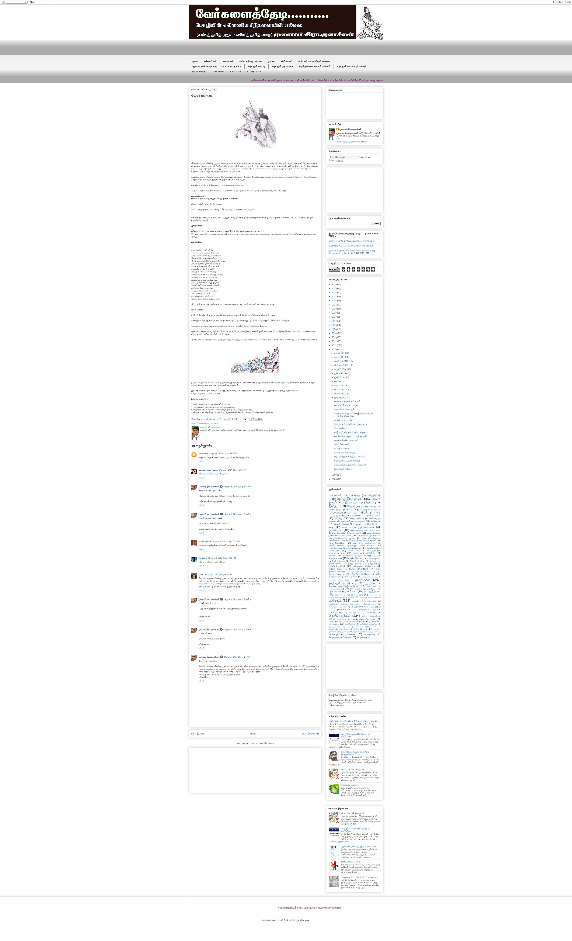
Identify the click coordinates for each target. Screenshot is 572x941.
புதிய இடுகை (198, 733)
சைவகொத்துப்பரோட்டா (208, 470)
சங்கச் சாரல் (354, 550)
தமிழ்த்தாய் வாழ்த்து (369, 577)
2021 (334, 305)
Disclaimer (218, 71)
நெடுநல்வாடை (338, 595)
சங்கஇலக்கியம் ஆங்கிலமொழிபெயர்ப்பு (345, 548)
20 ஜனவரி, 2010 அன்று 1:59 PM (237, 629)
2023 (334, 296)
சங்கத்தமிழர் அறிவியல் (364, 553)
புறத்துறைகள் (203, 423)
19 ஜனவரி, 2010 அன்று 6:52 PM (237, 486)
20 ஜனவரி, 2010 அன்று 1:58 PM (237, 599)
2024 (334, 292)
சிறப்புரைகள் (286, 61)
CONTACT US (254, 71)
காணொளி (376, 521)
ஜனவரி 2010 (340, 398)
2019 (334, 313)
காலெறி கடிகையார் (342, 448)
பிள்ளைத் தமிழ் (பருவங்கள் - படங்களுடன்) (359, 877)
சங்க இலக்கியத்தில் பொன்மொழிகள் (360, 540)
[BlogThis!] (252, 419)
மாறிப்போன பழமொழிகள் (369, 624)
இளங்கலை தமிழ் (368, 506)
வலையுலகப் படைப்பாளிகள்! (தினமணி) (350, 465)
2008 (334, 479)
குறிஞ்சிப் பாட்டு (347, 527)
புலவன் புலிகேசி (205, 541)
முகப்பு (195, 61)
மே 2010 (338, 381)
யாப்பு (348, 627)
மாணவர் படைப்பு (358, 621)
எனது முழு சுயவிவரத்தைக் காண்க (351, 142)
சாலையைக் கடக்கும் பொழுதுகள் (358, 555)
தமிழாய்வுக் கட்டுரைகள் (364, 566)
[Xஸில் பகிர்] (255, 419)
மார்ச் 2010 (339, 389)
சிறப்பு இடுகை (356, 558)
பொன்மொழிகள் (339, 615)
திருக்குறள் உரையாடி (256, 66)
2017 (334, 321)
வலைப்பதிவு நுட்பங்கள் (338, 629)
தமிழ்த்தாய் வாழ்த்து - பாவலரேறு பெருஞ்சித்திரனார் (355, 753)
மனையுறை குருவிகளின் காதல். (347, 401)
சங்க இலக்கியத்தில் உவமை (342, 538)
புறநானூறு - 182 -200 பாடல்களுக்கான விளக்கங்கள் (351, 241)
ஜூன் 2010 (339, 377)
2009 (334, 475)
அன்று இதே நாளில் (350, 499)
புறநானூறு (214, 423)
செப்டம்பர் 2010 (341, 365)
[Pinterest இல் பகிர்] (261, 419)
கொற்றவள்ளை (340, 428)
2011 (334, 345)
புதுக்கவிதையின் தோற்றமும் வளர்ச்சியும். (358, 846)
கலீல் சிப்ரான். (356, 515)
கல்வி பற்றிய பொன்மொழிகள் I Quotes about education (353, 721)
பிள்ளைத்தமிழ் (334, 607)
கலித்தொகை (339, 515)
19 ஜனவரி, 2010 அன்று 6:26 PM (232, 470)
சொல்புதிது (373, 561)
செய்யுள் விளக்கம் (357, 561)
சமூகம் (332, 555)
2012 (334, 341)
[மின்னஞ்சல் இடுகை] (245, 419)
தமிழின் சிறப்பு (335, 569)
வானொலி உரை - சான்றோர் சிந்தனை (314, 61)
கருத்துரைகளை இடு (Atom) (262, 743)
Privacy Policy (199, 71)
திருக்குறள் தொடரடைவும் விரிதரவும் (314, 66)
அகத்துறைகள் (335, 495)
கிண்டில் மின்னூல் (341, 524)
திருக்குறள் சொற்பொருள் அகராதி (351, 66)
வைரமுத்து (361, 637)
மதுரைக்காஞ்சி (342, 619)
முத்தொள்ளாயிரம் (335, 627)
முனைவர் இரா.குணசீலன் (209, 486)
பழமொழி (335, 600)
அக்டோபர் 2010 (341, 361)
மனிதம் (331, 621)
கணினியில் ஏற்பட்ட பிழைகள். (346, 440)
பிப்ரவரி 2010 (340, 393)
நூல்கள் (271, 61)
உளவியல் (351, 509)
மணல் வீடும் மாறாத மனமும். (346, 405)
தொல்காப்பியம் (335, 592)
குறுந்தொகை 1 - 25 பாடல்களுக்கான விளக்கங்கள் (351, 246)
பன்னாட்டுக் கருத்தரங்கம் (368, 597)
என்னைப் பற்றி (210, 61)
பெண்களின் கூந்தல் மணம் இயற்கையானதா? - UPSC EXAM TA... (353, 414)
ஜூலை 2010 (340, 373)
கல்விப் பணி (228, 61)
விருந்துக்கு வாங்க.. (349, 785)
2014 (334, 333)
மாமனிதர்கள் (350, 624)
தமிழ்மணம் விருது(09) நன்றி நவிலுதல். (350, 432)
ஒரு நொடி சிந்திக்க (358, 512)
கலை (369, 516)
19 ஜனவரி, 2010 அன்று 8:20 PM (222, 558)
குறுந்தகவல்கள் (366, 527)
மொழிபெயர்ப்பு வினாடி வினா (342, 695)
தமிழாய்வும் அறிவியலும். (344, 409)
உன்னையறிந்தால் (335, 510)
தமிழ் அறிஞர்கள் (358, 568)
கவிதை (338, 518)
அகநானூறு (355, 495)
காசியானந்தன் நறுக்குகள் (353, 521)
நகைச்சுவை (351, 591)
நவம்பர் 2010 (340, 357)
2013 (334, 337)
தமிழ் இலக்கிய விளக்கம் (361, 572)
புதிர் (344, 607)
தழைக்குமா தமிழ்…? (343, 469)
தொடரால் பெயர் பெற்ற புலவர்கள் (360, 589)
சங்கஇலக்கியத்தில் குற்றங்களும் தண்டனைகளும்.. (352, 545)
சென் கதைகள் (338, 561)
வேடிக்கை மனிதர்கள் (340, 637)
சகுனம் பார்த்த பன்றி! (343, 420)
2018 (334, 317)
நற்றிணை (375, 591)
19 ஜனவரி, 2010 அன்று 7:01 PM (226, 541)
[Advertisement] (261, 46)
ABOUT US (235, 71)
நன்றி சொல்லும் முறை (350, 862)
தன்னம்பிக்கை (335, 563)
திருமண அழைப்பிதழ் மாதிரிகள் (344, 586)
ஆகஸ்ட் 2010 (340, 369)
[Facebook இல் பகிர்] (258, 419)
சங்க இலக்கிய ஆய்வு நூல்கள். (346, 533)
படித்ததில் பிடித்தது (355, 594)
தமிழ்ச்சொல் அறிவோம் (360, 574)
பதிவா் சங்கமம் (348, 597)
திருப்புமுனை (370, 583)
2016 (334, 325)
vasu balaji (204, 453)
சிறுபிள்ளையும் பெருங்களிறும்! (347, 461)
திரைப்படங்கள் (372, 586)
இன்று (333, 506)
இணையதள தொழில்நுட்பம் (359, 502)
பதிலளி (201, 461)
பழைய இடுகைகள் (310, 733)
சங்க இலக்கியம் (337, 543)
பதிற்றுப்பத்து (333, 597)
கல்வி (378, 515)
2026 (334, 284)
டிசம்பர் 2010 (340, 353)
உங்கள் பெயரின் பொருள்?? (352, 769)
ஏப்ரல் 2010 (339, 385)
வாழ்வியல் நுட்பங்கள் (344, 634)
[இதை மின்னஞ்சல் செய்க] (250, 419)
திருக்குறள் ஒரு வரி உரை (282, 66)
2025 (334, 288)
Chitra (201, 574)
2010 (334, 349)
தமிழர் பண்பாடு (354, 563)
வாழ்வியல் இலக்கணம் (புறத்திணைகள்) (367, 632)
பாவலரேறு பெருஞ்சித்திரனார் (364, 601)
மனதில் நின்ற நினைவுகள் (363, 619)
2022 (334, 300)
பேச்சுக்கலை (370, 612)
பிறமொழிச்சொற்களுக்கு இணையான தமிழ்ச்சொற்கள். (352, 604)
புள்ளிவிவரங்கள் (343, 609)
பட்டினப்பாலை (373, 595)
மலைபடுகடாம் (343, 621)
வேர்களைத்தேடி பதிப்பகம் (251, 61)
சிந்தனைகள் (335, 558)
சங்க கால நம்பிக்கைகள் (364, 543)
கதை (378, 512)
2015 (334, 329)
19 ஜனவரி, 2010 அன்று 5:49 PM (223, 453)
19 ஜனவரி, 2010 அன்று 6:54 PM (237, 514)
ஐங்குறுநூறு (338, 513)
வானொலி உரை (360, 629)
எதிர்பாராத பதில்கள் (372, 509)
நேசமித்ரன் (203, 558)
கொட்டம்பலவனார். (342, 444)
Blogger (296, 920)
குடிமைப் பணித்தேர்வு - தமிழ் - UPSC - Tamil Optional (216, 66)
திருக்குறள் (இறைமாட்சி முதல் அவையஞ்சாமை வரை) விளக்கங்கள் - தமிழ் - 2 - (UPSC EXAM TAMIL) (352, 251)
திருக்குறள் (362, 580)
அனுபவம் (374, 495)
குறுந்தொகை (336, 530)
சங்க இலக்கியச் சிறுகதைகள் (367, 535)
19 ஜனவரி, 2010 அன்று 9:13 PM (219, 574)
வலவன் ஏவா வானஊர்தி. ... (346, 452)
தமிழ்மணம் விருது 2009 (339, 580)
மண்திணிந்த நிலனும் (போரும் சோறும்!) (350, 436)
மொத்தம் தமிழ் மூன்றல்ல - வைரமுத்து (350, 424)
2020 (334, 309)
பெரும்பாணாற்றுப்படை (352, 613)
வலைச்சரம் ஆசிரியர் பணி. (366, 627)
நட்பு (365, 592)
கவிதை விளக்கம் (357, 519)
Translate (339, 161)
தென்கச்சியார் (334, 589)
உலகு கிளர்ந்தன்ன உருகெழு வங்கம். (349, 456)
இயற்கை (351, 506)
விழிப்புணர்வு (369, 634)
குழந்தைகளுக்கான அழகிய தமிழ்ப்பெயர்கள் (365, 530)
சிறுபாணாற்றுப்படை (374, 558)
